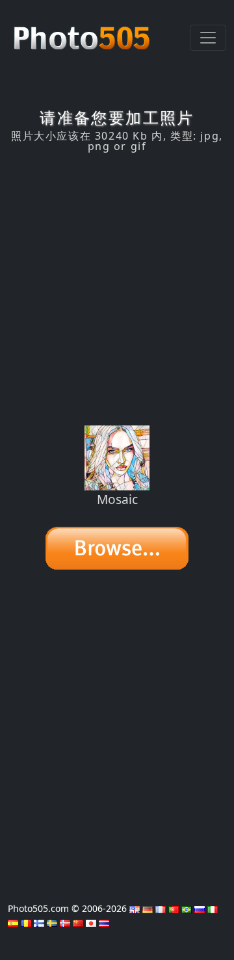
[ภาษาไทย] (104, 922)
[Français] (160, 908)
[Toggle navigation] (208, 38)
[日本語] (91, 922)
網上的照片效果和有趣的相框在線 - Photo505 (83, 31)
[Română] (26, 922)
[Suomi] (39, 922)
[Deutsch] (147, 908)
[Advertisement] (117, 289)
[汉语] (78, 922)
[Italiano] (212, 908)
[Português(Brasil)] (186, 908)
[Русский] (199, 908)
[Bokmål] (65, 922)
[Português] (173, 908)
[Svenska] (52, 922)
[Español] (13, 922)
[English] (134, 908)
